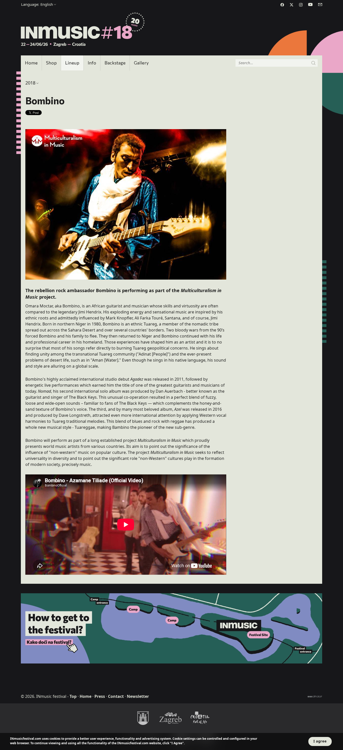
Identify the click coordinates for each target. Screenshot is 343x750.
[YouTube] (310, 5)
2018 (30, 83)
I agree (320, 741)
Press (99, 696)
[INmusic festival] (83, 30)
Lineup (72, 62)
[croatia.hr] (200, 718)
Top (73, 696)
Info (92, 62)
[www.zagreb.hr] (143, 718)
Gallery (141, 62)
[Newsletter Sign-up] (320, 5)
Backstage (115, 62)
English (37, 4)
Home (31, 62)
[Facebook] (282, 5)
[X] (291, 5)
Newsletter (138, 696)
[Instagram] (301, 5)
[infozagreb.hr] (171, 718)
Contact (116, 696)
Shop (51, 62)
